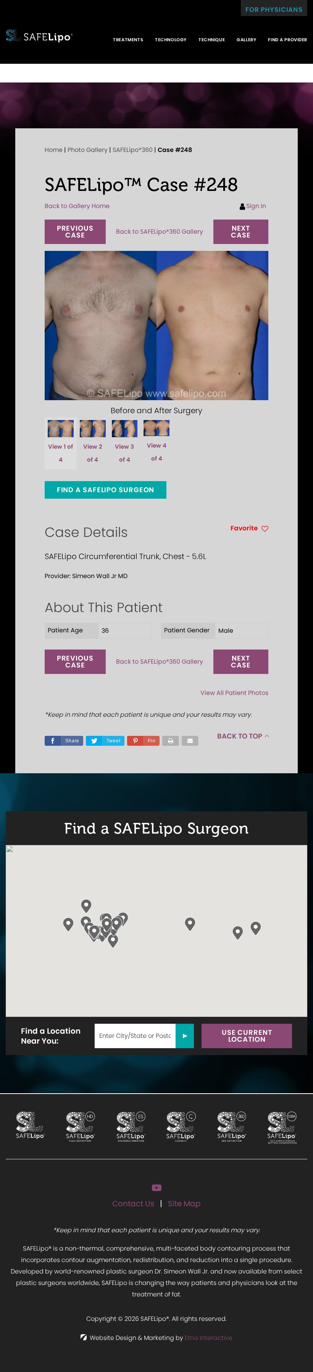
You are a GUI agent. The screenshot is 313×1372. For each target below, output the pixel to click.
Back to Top (239, 736)
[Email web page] (190, 741)
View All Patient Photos (234, 692)
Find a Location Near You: (51, 1036)
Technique (211, 40)
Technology (171, 40)
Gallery (246, 40)
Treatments (128, 40)
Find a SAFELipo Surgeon (106, 490)
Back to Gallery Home (77, 206)
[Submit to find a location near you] (185, 1036)
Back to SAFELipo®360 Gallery (159, 231)
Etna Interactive (208, 1337)
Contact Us (133, 1203)
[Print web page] (170, 741)
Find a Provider (287, 40)
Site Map (184, 1203)
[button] (75, 232)
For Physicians (274, 9)
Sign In (256, 206)
